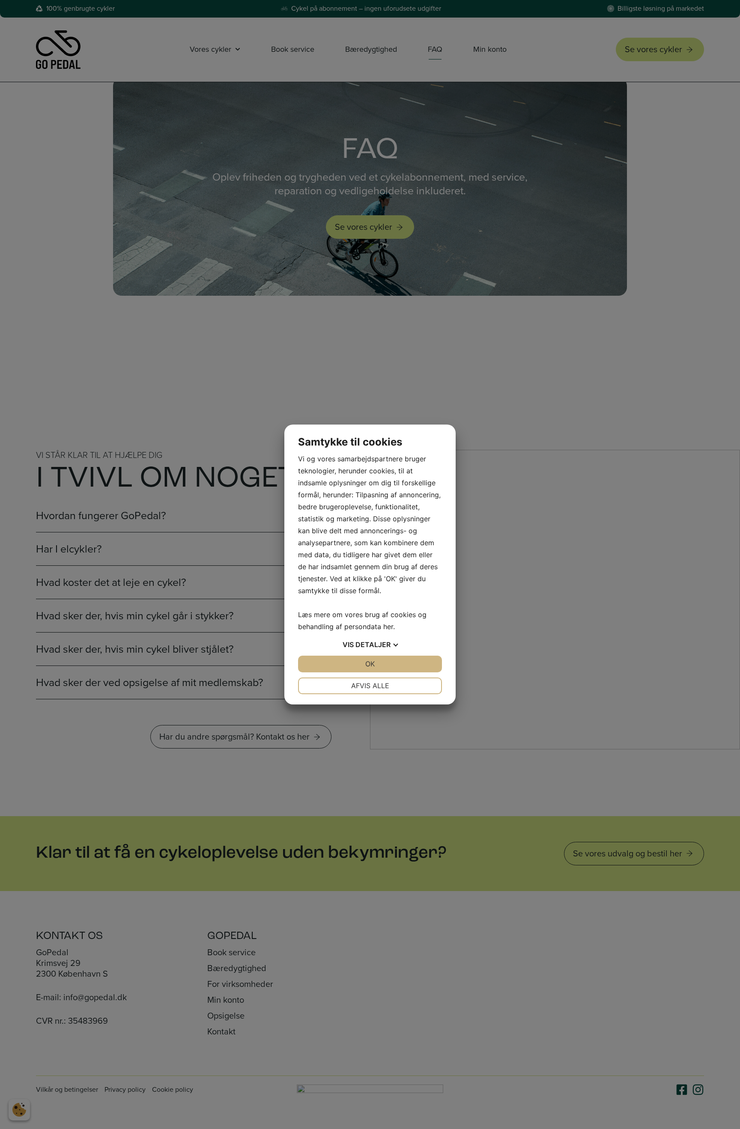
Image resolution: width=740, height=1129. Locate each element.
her (388, 626)
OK (370, 664)
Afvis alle (370, 685)
